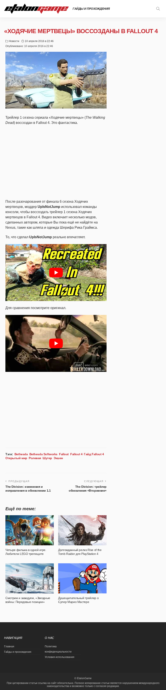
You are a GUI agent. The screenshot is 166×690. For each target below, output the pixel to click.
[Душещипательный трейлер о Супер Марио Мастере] (82, 578)
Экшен (58, 458)
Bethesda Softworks (43, 454)
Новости (14, 41)
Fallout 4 (76, 454)
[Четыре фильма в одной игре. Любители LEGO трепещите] (29, 530)
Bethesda (21, 454)
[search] (158, 8)
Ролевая (35, 458)
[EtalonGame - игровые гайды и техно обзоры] (36, 8)
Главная (9, 646)
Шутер (47, 458)
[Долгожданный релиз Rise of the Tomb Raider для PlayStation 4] (82, 530)
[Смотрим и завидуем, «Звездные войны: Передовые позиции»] (29, 578)
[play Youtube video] (56, 272)
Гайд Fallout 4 (94, 454)
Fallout (64, 454)
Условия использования (59, 657)
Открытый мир (16, 458)
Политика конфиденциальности (58, 649)
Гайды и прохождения (91, 8)
